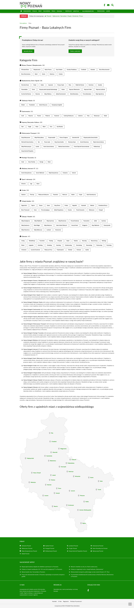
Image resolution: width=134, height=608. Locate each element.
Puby (88, 115)
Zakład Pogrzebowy (58, 210)
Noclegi (41, 162)
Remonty (38, 94)
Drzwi (33, 89)
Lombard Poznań (73, 545)
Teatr (22, 126)
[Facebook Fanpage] (104, 5)
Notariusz (52, 74)
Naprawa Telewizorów (74, 89)
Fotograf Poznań (49, 548)
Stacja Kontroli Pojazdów (27, 151)
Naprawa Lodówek (100, 89)
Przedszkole (32, 104)
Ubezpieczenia (36, 69)
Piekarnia (47, 115)
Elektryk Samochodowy (63, 146)
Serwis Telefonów (40, 172)
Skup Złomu (57, 205)
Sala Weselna (60, 126)
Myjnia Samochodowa (98, 142)
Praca (53, 11)
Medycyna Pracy (48, 249)
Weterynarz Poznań (27, 548)
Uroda (24, 190)
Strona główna (23, 23)
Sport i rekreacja (27, 179)
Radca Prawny (48, 69)
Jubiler (95, 220)
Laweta (37, 146)
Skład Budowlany (74, 94)
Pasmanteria (86, 220)
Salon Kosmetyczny (91, 194)
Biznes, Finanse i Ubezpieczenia (31, 65)
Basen (38, 183)
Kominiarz (91, 85)
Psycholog (109, 245)
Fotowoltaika (24, 89)
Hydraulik (83, 205)
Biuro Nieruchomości (104, 69)
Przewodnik (101, 11)
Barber (73, 194)
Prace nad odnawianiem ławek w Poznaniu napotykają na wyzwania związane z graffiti (43, 575)
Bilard (44, 126)
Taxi (39, 142)
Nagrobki (74, 205)
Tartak (34, 85)
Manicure (64, 194)
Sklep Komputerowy (53, 172)
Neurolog (84, 240)
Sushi (22, 115)
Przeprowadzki (51, 137)
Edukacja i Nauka (27, 100)
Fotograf (101, 210)
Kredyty (61, 74)
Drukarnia (65, 172)
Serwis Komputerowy (26, 172)
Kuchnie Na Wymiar (26, 94)
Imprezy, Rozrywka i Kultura (30, 122)
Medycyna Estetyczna (43, 194)
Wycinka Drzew (25, 85)
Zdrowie (24, 236)
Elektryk (92, 205)
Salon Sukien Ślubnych (61, 225)
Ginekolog (49, 245)
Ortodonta (23, 249)
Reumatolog (89, 245)
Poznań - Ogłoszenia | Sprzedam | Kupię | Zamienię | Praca (65, 16)
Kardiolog (40, 245)
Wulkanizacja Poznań (51, 551)
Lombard (49, 229)
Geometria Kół (75, 137)
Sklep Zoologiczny (25, 220)
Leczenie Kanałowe (35, 249)
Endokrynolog (68, 245)
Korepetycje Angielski (57, 104)
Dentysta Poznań (26, 545)
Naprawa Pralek (88, 89)
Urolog (23, 240)
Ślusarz (40, 205)
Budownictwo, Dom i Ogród (30, 80)
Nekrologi (68, 11)
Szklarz (42, 85)
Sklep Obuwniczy (25, 229)
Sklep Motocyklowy (39, 137)
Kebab (105, 115)
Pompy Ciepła (60, 85)
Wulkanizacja (97, 146)
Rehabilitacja (32, 240)
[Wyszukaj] (112, 5)
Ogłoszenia (46, 11)
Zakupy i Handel (27, 216)
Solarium (23, 194)
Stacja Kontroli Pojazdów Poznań (78, 551)
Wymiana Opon (72, 142)
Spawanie (50, 85)
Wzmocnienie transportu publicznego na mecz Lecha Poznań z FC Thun (90, 572)
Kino (51, 126)
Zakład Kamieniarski (61, 94)
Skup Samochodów (59, 142)
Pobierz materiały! (75, 51)
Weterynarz (91, 210)
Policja (34, 11)
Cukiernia (80, 115)
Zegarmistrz (24, 205)
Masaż (22, 245)
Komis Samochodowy (49, 146)
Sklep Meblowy (47, 94)
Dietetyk (70, 249)
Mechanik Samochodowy (27, 142)
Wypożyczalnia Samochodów (91, 137)
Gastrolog (58, 245)
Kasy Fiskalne (59, 69)
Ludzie (108, 11)
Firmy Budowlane (87, 94)
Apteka (87, 249)
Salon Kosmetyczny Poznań (100, 548)
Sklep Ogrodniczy (100, 94)
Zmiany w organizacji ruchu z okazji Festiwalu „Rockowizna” (87, 569)
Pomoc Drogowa (64, 137)
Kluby (37, 126)
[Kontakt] (108, 5)
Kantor (43, 74)
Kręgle (29, 126)
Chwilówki (83, 69)
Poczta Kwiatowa (75, 220)
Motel (49, 162)
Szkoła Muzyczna (43, 104)
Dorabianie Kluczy (102, 205)
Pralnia (66, 205)
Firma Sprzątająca (45, 210)
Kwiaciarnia (58, 229)
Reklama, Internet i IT (28, 168)
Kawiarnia (56, 115)
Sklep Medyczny (48, 225)
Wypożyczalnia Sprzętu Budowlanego (48, 89)
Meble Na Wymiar (80, 85)
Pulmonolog (99, 245)
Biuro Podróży (31, 162)
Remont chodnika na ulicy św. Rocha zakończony (84, 566)
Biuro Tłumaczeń (25, 210)
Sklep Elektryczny (38, 229)
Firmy (40, 11)
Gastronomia (26, 111)
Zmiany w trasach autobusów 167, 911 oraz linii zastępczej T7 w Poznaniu (42, 569)
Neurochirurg (94, 240)
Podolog (51, 240)
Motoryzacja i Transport (29, 133)
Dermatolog (79, 245)
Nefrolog (104, 240)
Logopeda (31, 245)
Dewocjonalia (107, 225)
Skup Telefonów (95, 225)
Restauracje (96, 115)
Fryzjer (80, 194)
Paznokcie (55, 194)
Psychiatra (42, 240)
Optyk (67, 240)
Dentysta (79, 249)
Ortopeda (59, 240)
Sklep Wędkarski (38, 220)
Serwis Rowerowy (84, 142)
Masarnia (30, 115)
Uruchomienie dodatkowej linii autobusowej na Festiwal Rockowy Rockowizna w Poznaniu (92, 575)
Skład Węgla (37, 225)
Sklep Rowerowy (62, 220)
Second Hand (74, 225)
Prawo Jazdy (47, 142)
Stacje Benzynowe (25, 137)
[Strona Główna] (21, 11)
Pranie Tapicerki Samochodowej (81, 146)
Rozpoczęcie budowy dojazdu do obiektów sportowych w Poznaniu (40, 566)
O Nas (60, 601)
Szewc (48, 205)
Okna (70, 85)
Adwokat (92, 69)
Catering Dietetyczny (69, 115)
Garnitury (103, 220)
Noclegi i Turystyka (28, 157)
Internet (74, 172)
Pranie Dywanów (80, 210)
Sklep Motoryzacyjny (26, 146)
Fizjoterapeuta (60, 249)
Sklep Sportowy (50, 220)
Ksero (35, 210)
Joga (31, 183)
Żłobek (23, 104)
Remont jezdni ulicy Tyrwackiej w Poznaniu (33, 572)
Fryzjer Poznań (73, 548)
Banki (36, 74)
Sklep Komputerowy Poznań (29, 551)
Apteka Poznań (49, 545)
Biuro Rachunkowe (25, 74)
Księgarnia (84, 225)
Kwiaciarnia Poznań (98, 545)
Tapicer (33, 205)
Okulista (76, 240)
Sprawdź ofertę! (28, 51)
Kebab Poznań (25, 553)
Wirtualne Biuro (25, 69)
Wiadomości (27, 11)
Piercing (32, 194)
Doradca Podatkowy (72, 69)
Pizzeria (39, 115)
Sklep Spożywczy (25, 225)
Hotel (22, 162)
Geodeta (100, 85)
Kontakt (56, 591)
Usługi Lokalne (26, 201)
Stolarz (63, 89)
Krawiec (70, 210)
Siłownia (23, 183)
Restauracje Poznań (98, 551)
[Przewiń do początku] (130, 604)
